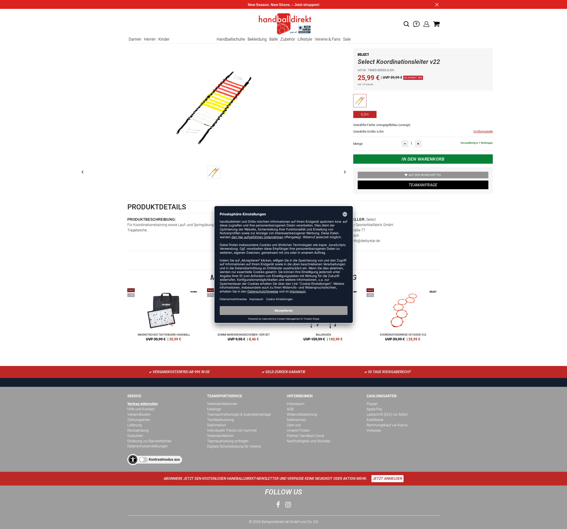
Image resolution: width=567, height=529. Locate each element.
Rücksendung (138, 430)
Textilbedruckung (220, 420)
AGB (290, 409)
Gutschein (135, 436)
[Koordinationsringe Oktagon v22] (403, 314)
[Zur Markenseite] (363, 55)
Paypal (372, 404)
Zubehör (287, 39)
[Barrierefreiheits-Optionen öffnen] (132, 459)
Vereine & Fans (327, 39)
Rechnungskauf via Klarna (387, 425)
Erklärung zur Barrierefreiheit (149, 441)
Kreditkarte (375, 420)
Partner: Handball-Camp (305, 436)
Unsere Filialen (298, 430)
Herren (150, 39)
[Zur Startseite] (283, 24)
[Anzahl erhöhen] (418, 143)
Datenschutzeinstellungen (147, 446)
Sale (347, 39)
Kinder (163, 39)
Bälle (273, 39)
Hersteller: (352, 219)
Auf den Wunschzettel (425, 175)
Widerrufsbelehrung (302, 414)
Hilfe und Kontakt (140, 409)
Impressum (295, 404)
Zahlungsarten (138, 420)
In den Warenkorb (423, 159)
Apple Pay (374, 409)
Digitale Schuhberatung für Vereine (234, 446)
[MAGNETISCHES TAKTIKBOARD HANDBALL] (164, 314)
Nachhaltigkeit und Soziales (308, 441)
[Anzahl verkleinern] (405, 143)
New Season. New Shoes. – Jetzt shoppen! (283, 5)
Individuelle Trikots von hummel (232, 430)
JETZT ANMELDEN (387, 478)
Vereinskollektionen (222, 404)
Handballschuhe (231, 39)
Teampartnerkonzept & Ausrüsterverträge (239, 414)
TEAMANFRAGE (423, 185)
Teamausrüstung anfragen (228, 441)
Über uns (294, 425)
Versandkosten (139, 414)
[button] (406, 24)
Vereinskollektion (220, 436)
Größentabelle (483, 131)
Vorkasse (374, 430)
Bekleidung (257, 39)
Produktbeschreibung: (151, 219)
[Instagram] (288, 505)
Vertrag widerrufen (142, 404)
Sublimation (216, 425)
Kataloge (214, 409)
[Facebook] (278, 505)
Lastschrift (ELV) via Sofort (387, 414)
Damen (135, 39)
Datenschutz (296, 420)
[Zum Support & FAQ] (416, 24)
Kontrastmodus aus (164, 459)
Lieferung (134, 425)
